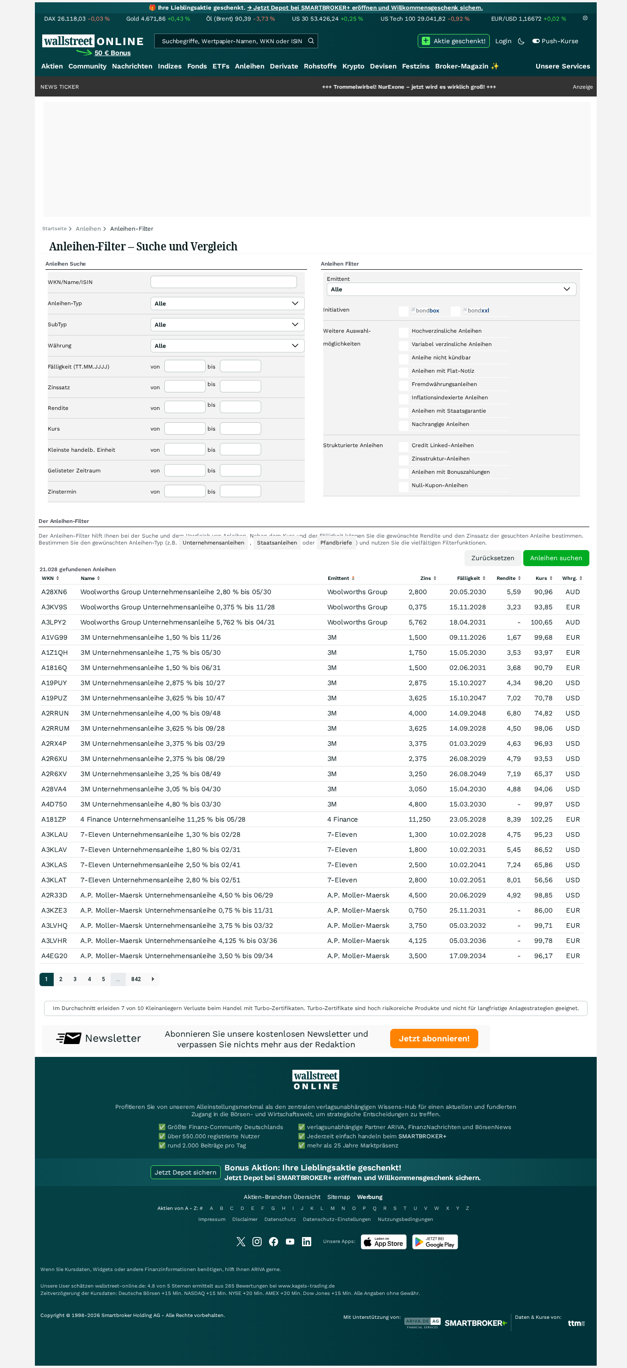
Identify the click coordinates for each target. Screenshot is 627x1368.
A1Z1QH (54, 652)
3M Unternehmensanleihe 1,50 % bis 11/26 (150, 637)
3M (332, 637)
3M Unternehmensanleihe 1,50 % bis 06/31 (150, 668)
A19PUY (54, 683)
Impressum (211, 1219)
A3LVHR (54, 941)
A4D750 (54, 804)
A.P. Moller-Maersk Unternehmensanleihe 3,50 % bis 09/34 (176, 956)
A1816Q (54, 668)
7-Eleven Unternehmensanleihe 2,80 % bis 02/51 (160, 880)
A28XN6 (54, 592)
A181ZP (53, 819)
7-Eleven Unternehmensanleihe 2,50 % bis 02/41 (160, 865)
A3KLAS (54, 865)
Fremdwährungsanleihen (444, 384)
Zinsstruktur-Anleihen (441, 458)
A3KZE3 (54, 910)
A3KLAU (54, 834)
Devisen (383, 66)
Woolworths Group (357, 592)
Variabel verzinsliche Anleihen (452, 344)
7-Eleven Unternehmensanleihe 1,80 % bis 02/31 (160, 850)
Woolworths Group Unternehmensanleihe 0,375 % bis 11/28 (177, 607)
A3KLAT (53, 880)
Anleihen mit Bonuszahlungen (451, 472)
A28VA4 (53, 789)
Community (87, 66)
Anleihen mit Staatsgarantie (449, 411)
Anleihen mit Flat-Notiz (443, 371)
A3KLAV (54, 850)
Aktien (52, 66)
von (155, 366)
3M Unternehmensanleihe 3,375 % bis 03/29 (152, 743)
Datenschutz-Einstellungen (337, 1219)
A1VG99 (54, 637)
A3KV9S (54, 607)
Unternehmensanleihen (213, 542)
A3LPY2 (53, 622)
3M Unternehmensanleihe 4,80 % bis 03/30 (150, 804)
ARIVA (258, 1269)
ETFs (221, 66)
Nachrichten (132, 66)
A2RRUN (54, 713)
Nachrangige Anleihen (440, 424)
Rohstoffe (320, 66)
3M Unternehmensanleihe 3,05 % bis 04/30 (150, 789)
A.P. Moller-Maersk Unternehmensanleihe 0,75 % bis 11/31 (176, 910)
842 (136, 979)
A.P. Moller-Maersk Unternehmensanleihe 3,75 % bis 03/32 (176, 925)
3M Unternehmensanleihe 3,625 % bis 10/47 (152, 698)
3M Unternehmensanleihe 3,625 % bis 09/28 (152, 728)
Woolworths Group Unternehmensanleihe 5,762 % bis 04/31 (177, 622)
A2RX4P (53, 743)
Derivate (284, 66)
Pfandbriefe (336, 542)
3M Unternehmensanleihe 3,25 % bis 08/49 (150, 774)
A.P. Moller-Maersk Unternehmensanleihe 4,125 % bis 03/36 (178, 941)
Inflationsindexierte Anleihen (450, 397)
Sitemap (338, 1196)
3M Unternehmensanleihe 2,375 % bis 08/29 (152, 759)
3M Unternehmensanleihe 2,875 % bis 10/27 (152, 683)
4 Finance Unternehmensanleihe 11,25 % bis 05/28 (163, 819)
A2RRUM (55, 728)
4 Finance (342, 819)
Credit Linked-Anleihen (443, 445)
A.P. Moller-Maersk (358, 895)
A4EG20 (54, 956)
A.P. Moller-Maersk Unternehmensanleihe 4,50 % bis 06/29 (176, 895)
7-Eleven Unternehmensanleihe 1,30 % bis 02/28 (160, 834)
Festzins (416, 66)
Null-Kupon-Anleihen (440, 485)
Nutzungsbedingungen (405, 1219)
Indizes (170, 66)
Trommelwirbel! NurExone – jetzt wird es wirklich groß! (377, 87)
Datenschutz (280, 1219)
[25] (153, 979)
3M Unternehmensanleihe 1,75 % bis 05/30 (150, 652)
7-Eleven (342, 834)
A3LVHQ (54, 925)
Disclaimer (245, 1219)
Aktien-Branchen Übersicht (282, 1196)
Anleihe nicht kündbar (441, 357)
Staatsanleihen (277, 542)
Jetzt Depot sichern (186, 1172)
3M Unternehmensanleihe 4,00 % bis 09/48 (150, 713)
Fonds (197, 66)
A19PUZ (54, 698)
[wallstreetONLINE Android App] (435, 1247)
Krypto (353, 66)
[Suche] (311, 41)
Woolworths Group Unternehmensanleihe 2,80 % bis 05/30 (175, 592)
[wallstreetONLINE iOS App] (384, 1247)
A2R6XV (54, 774)
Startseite (54, 229)
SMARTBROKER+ (422, 1136)
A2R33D (54, 895)
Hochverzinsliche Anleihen (446, 331)
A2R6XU (54, 759)
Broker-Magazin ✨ (467, 66)
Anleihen (249, 66)
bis (211, 366)
